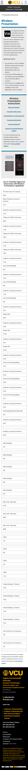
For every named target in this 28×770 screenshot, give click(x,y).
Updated (5, 743)
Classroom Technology (14, 9)
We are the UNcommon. (14, 767)
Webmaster (6, 737)
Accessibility (7, 734)
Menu (2, 3)
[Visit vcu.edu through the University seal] (14, 673)
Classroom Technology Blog (13, 709)
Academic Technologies (14, 7)
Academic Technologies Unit (13, 711)
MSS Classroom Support (12, 713)
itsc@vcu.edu (9, 699)
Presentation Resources (10, 15)
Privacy (5, 732)
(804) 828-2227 (9, 697)
